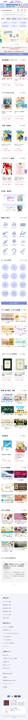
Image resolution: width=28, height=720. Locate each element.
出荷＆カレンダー (7, 665)
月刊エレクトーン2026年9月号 (7, 112)
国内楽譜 (2, 18)
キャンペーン (6, 646)
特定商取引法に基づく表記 (9, 680)
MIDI (25, 18)
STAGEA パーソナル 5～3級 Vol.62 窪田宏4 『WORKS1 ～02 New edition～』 (7, 178)
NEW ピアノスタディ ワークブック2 (19, 145)
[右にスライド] (26, 73)
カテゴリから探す (7, 601)
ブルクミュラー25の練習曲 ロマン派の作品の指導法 (7, 374)
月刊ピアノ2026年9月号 (19, 112)
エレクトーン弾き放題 (8, 627)
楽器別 (5, 22)
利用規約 (5, 677)
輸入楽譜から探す (7, 608)
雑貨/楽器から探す (7, 611)
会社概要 (5, 687)
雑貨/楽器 (14, 18)
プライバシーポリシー (8, 683)
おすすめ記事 (22, 26)
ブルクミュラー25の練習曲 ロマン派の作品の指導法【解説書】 (20, 374)
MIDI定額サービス (7, 630)
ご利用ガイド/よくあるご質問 (10, 658)
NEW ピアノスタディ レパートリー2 (6, 145)
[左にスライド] (2, 73)
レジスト (19, 18)
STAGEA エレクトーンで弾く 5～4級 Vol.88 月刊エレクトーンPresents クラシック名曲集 (20, 178)
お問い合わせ (6, 668)
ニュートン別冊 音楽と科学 (19, 79)
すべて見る (22, 60)
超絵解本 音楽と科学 (7, 78)
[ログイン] (18, 10)
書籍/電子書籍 (5, 26)
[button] (25, 10)
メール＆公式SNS (7, 640)
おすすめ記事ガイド (7, 636)
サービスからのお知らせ (8, 643)
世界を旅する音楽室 (6, 454)
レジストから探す (7, 614)
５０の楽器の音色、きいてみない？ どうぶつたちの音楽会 (19, 456)
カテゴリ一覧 (23, 217)
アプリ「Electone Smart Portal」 (11, 633)
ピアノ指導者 (22, 22)
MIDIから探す (6, 618)
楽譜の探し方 (6, 661)
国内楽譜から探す (7, 605)
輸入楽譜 (8, 18)
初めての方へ (6, 655)
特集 (14, 26)
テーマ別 (14, 22)
